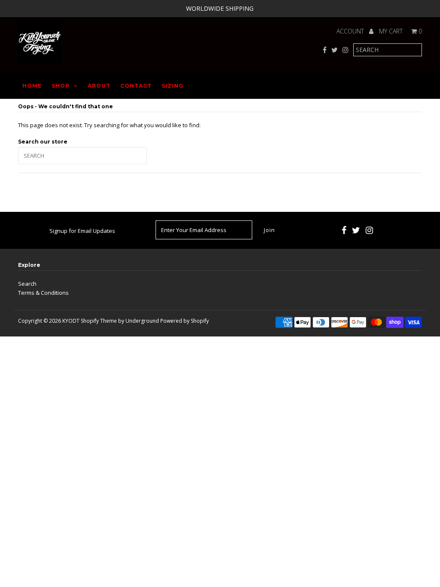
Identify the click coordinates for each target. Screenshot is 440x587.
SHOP (61, 86)
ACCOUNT (351, 31)
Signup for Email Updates (82, 231)
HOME (32, 86)
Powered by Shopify (184, 320)
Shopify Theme (99, 320)
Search (27, 283)
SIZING (172, 86)
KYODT (70, 320)
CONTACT (136, 86)
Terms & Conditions (43, 293)
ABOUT (99, 86)
